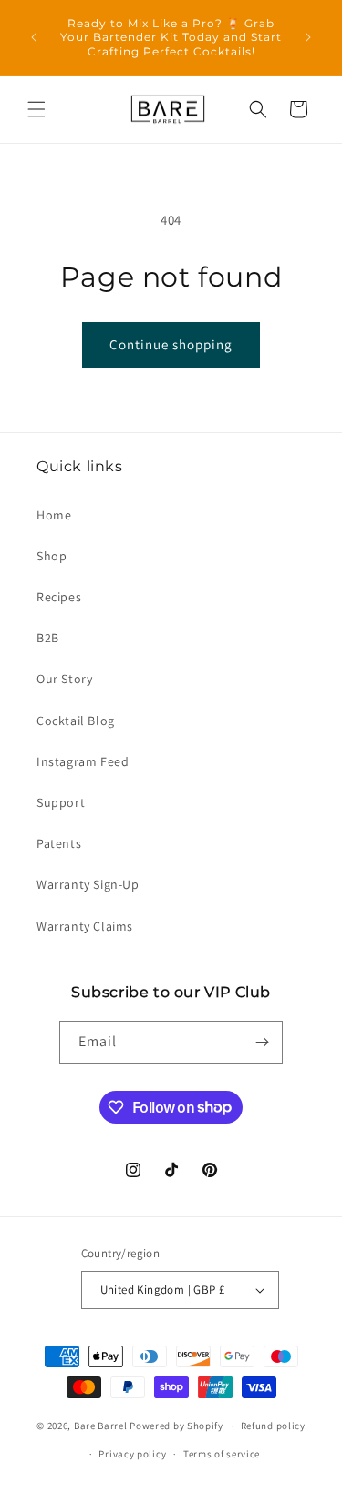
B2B (47, 638)
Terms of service (221, 1453)
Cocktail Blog (75, 720)
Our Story (64, 678)
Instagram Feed (82, 761)
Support (60, 802)
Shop (51, 556)
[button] (36, 109)
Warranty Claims (84, 926)
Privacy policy (132, 1453)
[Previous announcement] (34, 37)
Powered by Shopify (176, 1425)
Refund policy (273, 1425)
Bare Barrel (101, 1425)
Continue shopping (171, 344)
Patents (58, 843)
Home (53, 515)
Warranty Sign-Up (88, 884)
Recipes (58, 597)
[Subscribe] (262, 1042)
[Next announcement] (308, 37)
